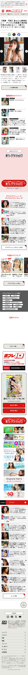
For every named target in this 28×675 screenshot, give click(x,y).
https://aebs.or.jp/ (12, 627)
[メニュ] (25, 11)
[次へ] (26, 51)
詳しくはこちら (9, 6)
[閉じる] (26, 4)
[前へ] (1, 51)
